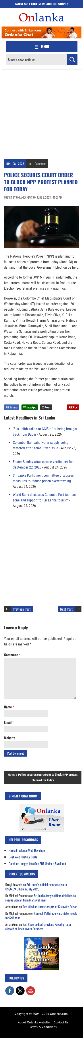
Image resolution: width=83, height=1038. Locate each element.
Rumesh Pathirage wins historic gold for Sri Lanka (41, 915)
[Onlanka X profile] (20, 988)
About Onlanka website (34, 1022)
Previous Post (22, 609)
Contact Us (61, 1022)
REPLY (73, 407)
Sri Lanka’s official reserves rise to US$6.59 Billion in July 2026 (36, 886)
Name (9, 707)
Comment (40, 163)
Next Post (66, 609)
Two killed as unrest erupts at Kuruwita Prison (50, 906)
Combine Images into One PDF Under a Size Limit (37, 863)
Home (11, 774)
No (30, 163)
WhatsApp (29, 407)
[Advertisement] (41, 113)
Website (9, 737)
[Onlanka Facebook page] (9, 988)
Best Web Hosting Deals (23, 856)
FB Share (11, 407)
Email (9, 722)
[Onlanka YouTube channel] (30, 988)
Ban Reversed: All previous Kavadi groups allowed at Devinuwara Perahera (38, 926)
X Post (46, 407)
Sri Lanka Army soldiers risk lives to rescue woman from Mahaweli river (40, 897)
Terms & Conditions (43, 1027)
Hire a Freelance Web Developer (27, 850)
